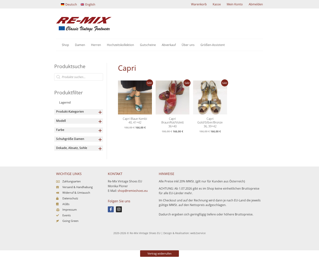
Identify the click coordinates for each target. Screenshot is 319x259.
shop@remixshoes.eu (133, 191)
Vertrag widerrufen (159, 253)
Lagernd (65, 102)
